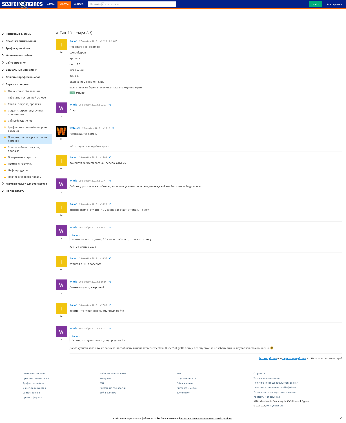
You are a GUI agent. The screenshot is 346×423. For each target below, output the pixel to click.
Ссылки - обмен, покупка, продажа (24, 149)
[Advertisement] (173, 18)
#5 (110, 204)
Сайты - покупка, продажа (24, 104)
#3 (110, 157)
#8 (109, 281)
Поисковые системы (18, 33)
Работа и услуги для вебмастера (26, 183)
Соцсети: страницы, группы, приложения (25, 112)
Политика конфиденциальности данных (276, 382)
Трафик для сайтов (18, 48)
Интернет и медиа (187, 388)
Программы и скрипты (22, 157)
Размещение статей (20, 163)
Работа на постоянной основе (27, 97)
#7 (110, 258)
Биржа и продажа (17, 84)
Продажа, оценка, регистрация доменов (27, 138)
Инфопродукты (18, 170)
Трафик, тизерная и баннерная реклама (27, 128)
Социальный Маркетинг (21, 69)
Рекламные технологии (113, 388)
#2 (113, 128)
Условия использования (267, 378)
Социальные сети (186, 378)
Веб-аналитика (108, 392)
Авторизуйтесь (268, 358)
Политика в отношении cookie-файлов (275, 387)
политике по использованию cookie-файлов (206, 418)
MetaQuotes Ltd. (275, 405)
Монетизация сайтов (19, 55)
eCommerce (183, 392)
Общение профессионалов (23, 77)
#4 (109, 180)
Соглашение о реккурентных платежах (275, 392)
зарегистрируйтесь (294, 358)
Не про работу (15, 191)
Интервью (105, 378)
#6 (109, 227)
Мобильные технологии (113, 373)
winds (73, 104)
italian (73, 41)
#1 (109, 104)
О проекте (259, 373)
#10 (110, 328)
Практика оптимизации (21, 41)
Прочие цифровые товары (24, 176)
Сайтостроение (16, 62)
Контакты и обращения (267, 396)
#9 (110, 305)
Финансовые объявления (24, 91)
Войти (315, 4)
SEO (102, 383)
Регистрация (334, 4)
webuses (75, 128)
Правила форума (32, 397)
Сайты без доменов (20, 120)
